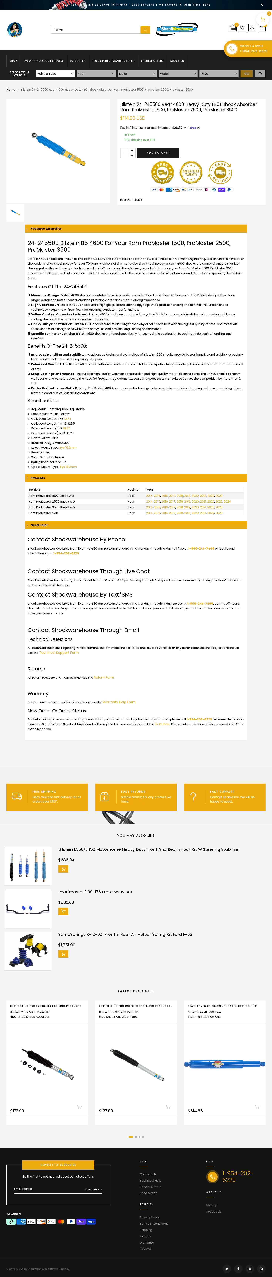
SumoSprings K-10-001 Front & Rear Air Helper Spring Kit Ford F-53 (125, 934)
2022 (210, 496)
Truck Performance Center (113, 61)
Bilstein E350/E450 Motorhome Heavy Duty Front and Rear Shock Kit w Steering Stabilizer (149, 849)
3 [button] (139, 1137)
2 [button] (136, 1137)
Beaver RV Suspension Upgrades (212, 1006)
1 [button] (131, 1137)
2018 (180, 496)
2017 (172, 496)
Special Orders (150, 1187)
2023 (219, 496)
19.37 (66, 428)
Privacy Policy (150, 1217)
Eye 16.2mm (67, 447)
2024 (227, 501)
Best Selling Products (27, 1006)
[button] (233, 27)
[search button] (145, 30)
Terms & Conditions (154, 1224)
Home (10, 89)
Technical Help (150, 1180)
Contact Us (148, 1174)
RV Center (77, 61)
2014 (149, 496)
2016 (165, 496)
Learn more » (67, 801)
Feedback (213, 1212)
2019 (187, 496)
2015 (157, 496)
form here (162, 724)
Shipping (146, 1230)
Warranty (147, 1242)
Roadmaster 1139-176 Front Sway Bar (95, 892)
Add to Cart (158, 153)
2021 (203, 496)
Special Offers (152, 61)
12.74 (67, 419)
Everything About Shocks (43, 61)
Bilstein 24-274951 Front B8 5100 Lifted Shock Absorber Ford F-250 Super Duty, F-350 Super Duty (30, 1019)
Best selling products (64, 1006)
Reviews (145, 1249)
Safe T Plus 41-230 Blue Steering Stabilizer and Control (204, 1016)
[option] (58, 151)
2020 (195, 496)
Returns (145, 1236)
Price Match (148, 1193)
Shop (13, 61)
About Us (177, 61)
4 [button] (143, 1137)
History (211, 1205)
